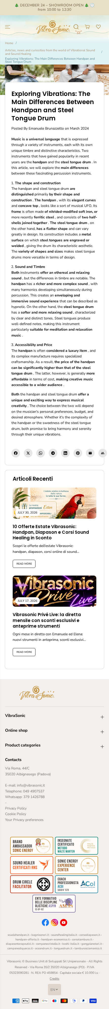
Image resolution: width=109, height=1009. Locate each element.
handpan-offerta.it (27, 939)
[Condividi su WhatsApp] (40, 453)
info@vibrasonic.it (31, 785)
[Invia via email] (90, 453)
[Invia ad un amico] (102, 453)
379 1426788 (34, 796)
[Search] (76, 26)
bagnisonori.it (40, 935)
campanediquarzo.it (20, 948)
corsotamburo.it (82, 939)
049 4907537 (33, 791)
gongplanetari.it (91, 944)
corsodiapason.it (89, 935)
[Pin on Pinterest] (78, 453)
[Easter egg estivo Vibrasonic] (84, 32)
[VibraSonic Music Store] (53, 27)
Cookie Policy (15, 814)
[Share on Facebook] (15, 453)
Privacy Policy (16, 808)
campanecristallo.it (48, 944)
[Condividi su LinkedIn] (65, 453)
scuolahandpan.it (18, 935)
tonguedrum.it (63, 948)
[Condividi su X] (28, 453)
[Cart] (87, 26)
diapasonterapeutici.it (20, 944)
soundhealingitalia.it (64, 935)
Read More (24, 564)
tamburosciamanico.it (88, 948)
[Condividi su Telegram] (53, 453)
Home (9, 43)
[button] (8, 27)
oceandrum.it (43, 948)
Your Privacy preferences (24, 819)
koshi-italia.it (70, 944)
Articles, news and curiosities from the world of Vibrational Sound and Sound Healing (50, 52)
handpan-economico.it (55, 939)
